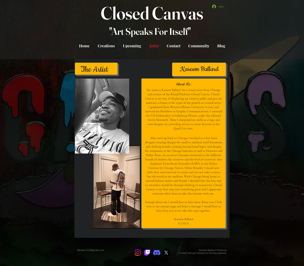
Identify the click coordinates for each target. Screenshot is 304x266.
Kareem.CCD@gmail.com (90, 250)
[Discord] (157, 253)
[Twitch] (147, 253)
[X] (166, 253)
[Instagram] (138, 253)
